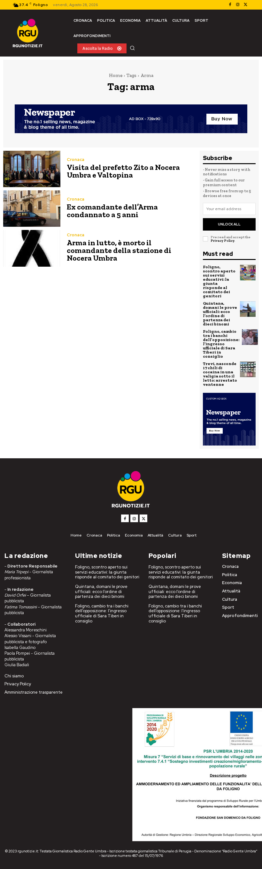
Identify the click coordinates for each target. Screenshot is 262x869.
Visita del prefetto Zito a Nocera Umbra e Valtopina (123, 171)
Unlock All (229, 224)
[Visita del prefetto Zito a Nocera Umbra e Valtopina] (31, 169)
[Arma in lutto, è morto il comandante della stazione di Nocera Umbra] (31, 248)
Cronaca (75, 159)
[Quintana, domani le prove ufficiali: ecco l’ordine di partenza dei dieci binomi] (248, 309)
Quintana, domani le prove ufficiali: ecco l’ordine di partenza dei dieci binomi (220, 313)
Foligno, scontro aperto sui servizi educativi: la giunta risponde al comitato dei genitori (219, 281)
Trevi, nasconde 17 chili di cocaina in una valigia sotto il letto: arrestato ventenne (220, 374)
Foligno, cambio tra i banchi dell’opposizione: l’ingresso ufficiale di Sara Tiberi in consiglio (221, 344)
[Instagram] (238, 5)
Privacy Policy (222, 241)
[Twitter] (245, 5)
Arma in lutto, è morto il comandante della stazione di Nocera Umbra (119, 250)
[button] (132, 47)
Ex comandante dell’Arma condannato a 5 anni (112, 210)
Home (115, 75)
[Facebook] (230, 5)
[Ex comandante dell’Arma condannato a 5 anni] (31, 208)
